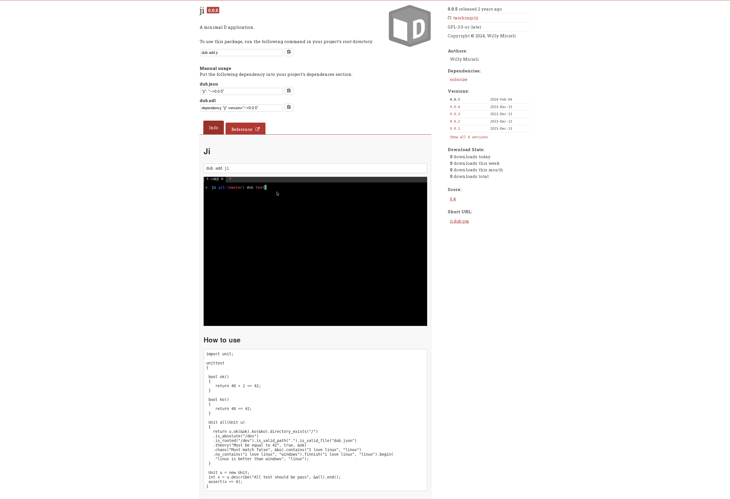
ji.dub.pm (459, 221)
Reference (241, 129)
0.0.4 (455, 107)
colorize (458, 79)
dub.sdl (208, 100)
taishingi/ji (465, 18)
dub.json (209, 84)
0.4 (453, 199)
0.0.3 (455, 114)
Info (213, 127)
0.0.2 (455, 121)
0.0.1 (455, 129)
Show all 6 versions (469, 137)
